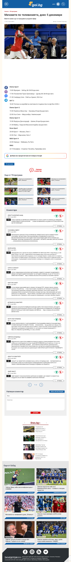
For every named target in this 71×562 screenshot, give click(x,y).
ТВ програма (9, 164)
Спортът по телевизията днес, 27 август (58, 189)
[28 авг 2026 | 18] (20, 504)
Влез (52, 391)
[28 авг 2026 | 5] (51, 529)
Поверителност (26, 558)
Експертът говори (29, 543)
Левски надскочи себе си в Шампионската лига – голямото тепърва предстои (51, 488)
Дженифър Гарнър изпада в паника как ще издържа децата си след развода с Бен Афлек (35, 448)
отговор (59, 226)
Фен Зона (62, 518)
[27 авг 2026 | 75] (51, 477)
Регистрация (59, 391)
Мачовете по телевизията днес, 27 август (58, 179)
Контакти (52, 556)
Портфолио (44, 558)
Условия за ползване (35, 558)
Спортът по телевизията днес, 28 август (25, 179)
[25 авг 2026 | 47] (51, 504)
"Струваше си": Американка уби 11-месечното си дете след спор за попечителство (34, 430)
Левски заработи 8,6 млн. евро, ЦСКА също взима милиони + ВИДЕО (49, 540)
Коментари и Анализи (59, 492)
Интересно (31, 492)
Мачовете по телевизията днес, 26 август (25, 199)
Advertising (34, 559)
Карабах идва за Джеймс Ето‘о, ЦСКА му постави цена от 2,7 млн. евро (25, 190)
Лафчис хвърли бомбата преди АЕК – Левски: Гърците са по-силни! (17, 540)
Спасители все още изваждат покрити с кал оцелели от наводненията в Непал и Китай (35, 439)
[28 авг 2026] (20, 477)
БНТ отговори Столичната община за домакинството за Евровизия (41, 456)
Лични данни (46, 559)
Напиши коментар (38, 170)
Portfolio (40, 559)
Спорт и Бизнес (61, 543)
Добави (35, 412)
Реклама (57, 556)
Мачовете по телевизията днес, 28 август (19, 514)
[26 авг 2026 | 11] (20, 529)
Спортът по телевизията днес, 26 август (58, 199)
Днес (55, 4)
